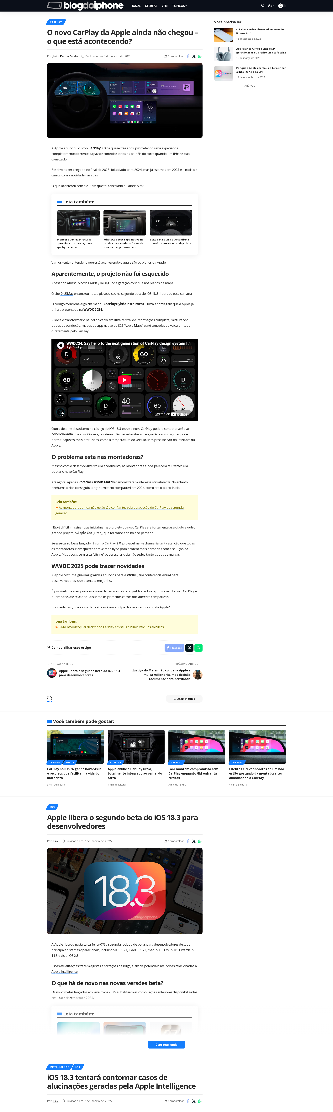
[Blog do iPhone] (86, 6)
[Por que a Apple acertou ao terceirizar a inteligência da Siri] (223, 73)
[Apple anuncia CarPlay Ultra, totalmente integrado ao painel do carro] (136, 747)
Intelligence (59, 1067)
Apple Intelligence (64, 971)
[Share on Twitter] (194, 56)
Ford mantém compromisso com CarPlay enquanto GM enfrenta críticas (193, 773)
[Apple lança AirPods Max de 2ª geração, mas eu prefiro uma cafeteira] (223, 54)
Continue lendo (166, 1045)
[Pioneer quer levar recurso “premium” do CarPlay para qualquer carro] (78, 222)
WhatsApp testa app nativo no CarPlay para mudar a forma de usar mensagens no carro (123, 243)
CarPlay (56, 22)
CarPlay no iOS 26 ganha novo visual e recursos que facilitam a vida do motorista (75, 773)
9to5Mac (67, 293)
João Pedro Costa (65, 56)
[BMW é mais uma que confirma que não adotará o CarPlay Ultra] (171, 222)
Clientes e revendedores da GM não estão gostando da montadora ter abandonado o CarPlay (256, 773)
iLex (55, 841)
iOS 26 (70, 762)
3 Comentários (186, 698)
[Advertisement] (250, 146)
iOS (52, 807)
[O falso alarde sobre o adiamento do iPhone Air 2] (223, 35)
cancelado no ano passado (133, 533)
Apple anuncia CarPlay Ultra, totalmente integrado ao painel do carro (135, 773)
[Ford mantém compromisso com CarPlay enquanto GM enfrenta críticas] (196, 747)
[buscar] (263, 6)
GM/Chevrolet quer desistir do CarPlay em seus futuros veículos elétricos (111, 627)
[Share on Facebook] (188, 56)
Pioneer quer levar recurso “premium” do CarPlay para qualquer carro (74, 243)
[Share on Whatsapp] (200, 56)
